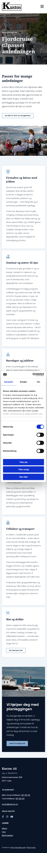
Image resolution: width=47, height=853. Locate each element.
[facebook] (3, 816)
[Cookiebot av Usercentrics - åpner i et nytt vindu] (33, 374)
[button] (18, 115)
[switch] (40, 435)
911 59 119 (20, 798)
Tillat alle (23, 462)
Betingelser (7, 835)
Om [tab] (38, 382)
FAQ (4, 832)
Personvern (31, 847)
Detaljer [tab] (23, 382)
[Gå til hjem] (12, 7)
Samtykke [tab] (8, 382)
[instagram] (7, 816)
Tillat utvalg (23, 469)
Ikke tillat (23, 477)
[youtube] (12, 816)
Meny (4, 828)
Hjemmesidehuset (18, 847)
